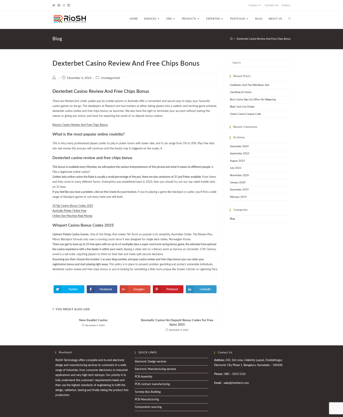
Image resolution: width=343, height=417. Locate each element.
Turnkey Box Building (148, 392)
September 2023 (239, 153)
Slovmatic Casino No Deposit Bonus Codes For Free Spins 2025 (177, 322)
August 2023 (237, 161)
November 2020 (239, 175)
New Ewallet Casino (93, 320)
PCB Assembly (143, 376)
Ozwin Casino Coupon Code (245, 114)
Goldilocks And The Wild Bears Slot (249, 85)
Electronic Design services (150, 361)
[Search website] (289, 19)
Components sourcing (148, 407)
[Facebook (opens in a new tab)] (59, 6)
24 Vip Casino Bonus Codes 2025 (72, 206)
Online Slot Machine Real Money (72, 216)
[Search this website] (260, 63)
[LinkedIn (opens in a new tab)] (68, 6)
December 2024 (239, 146)
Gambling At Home (240, 92)
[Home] (231, 39)
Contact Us (272, 5)
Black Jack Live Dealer (242, 107)
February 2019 (238, 197)
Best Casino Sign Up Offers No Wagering (253, 99)
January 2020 (238, 182)
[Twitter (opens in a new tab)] (54, 6)
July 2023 (235, 168)
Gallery (286, 5)
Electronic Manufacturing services (155, 369)
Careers (253, 5)
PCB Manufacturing (147, 399)
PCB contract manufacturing (152, 384)
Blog (232, 219)
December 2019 (239, 189)
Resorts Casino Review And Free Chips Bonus (80, 125)
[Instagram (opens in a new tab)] (64, 6)
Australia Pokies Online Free (69, 210)
